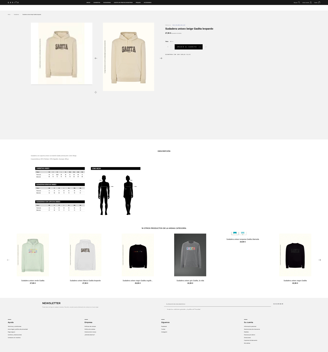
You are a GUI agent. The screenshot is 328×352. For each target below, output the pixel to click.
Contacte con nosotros (14, 337)
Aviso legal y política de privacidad (18, 329)
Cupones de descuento (250, 340)
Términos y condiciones (14, 326)
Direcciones (247, 337)
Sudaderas (107, 2)
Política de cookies (90, 329)
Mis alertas (247, 343)
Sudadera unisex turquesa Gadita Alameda (242, 239)
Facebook (164, 326)
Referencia (168, 25)
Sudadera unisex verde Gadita (32, 281)
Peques (138, 2)
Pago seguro (11, 332)
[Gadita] (13, 2)
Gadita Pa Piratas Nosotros (123, 2)
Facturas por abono (249, 334)
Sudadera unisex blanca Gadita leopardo (85, 281)
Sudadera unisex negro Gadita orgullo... (138, 281)
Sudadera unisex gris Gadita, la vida (190, 281)
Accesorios (147, 2)
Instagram (164, 332)
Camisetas (96, 2)
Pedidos (246, 332)
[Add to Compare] (206, 47)
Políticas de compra (90, 326)
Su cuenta (248, 322)
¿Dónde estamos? (90, 334)
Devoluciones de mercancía (252, 329)
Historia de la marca (90, 332)
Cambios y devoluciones (15, 334)
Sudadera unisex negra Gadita (295, 281)
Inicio (88, 2)
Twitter (163, 329)
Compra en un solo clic (178, 54)
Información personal (250, 326)
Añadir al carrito (187, 47)
